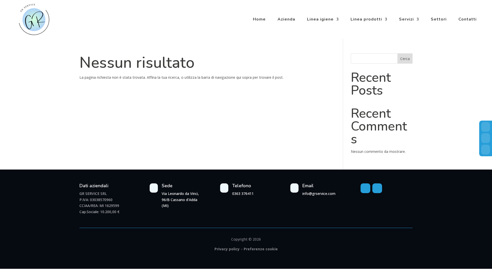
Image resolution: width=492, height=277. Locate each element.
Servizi (406, 19)
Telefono (241, 186)
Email (308, 186)
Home (259, 19)
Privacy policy (227, 248)
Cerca (405, 58)
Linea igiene (320, 19)
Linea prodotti (366, 19)
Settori (439, 19)
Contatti (467, 19)
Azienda (286, 19)
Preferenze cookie (261, 248)
